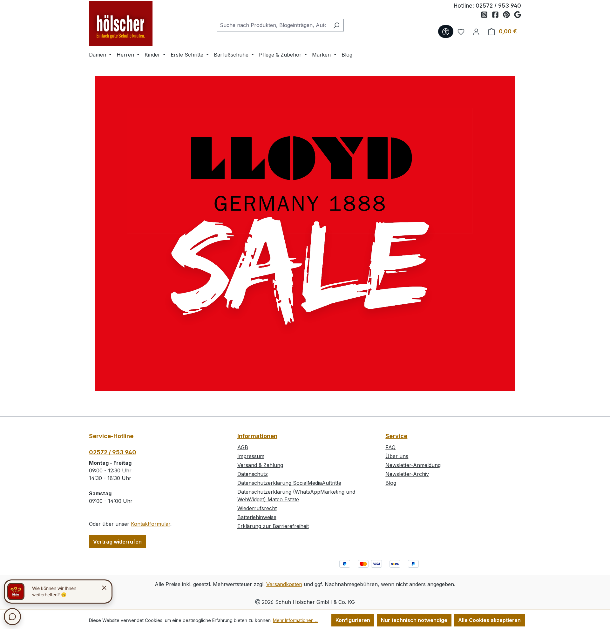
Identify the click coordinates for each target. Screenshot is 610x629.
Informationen (257, 436)
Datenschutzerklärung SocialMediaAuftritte (289, 483)
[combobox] (273, 25)
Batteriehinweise (256, 517)
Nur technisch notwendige (414, 620)
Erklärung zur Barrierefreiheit (273, 526)
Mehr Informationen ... (295, 620)
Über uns (396, 456)
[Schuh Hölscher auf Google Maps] (517, 15)
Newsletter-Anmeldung (413, 465)
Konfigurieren (353, 620)
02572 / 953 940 (498, 5)
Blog (390, 483)
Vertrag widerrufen (117, 541)
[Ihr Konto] (476, 31)
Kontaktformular (150, 524)
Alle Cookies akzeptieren (489, 620)
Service (396, 436)
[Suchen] (336, 25)
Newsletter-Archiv (407, 474)
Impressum (250, 456)
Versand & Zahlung (260, 465)
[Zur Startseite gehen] (120, 23)
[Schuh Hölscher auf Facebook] (497, 15)
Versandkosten (284, 584)
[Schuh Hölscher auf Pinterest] (508, 15)
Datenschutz (252, 474)
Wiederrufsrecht (257, 508)
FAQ (390, 447)
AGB (242, 447)
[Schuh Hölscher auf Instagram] (486, 15)
